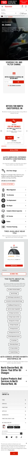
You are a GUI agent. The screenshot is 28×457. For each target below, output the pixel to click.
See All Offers (14, 150)
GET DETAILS (10, 16)
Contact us (5, 394)
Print (18, 137)
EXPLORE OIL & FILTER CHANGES (8, 181)
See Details (14, 140)
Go (18, 82)
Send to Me (9, 137)
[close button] (26, 443)
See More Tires (14, 274)
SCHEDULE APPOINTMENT (7, 184)
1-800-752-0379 (24, 13)
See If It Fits (14, 265)
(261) (19, 256)
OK (14, 453)
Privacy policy (11, 450)
